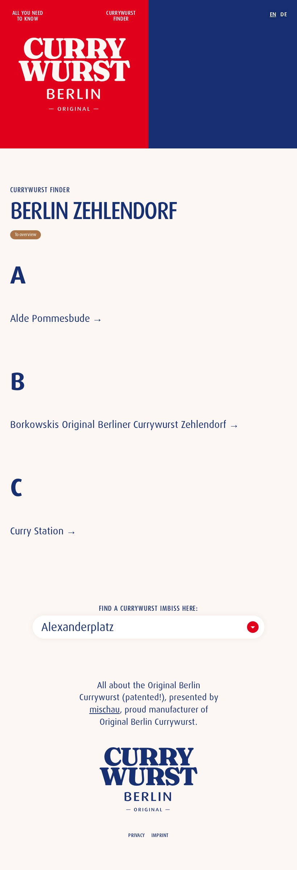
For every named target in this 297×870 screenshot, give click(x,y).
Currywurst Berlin (74, 74)
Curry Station (37, 531)
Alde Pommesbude (50, 318)
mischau (104, 709)
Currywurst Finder (120, 16)
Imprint (160, 835)
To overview (25, 235)
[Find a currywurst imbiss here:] (148, 627)
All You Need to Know (27, 16)
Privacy (136, 835)
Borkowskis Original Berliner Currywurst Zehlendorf (118, 424)
